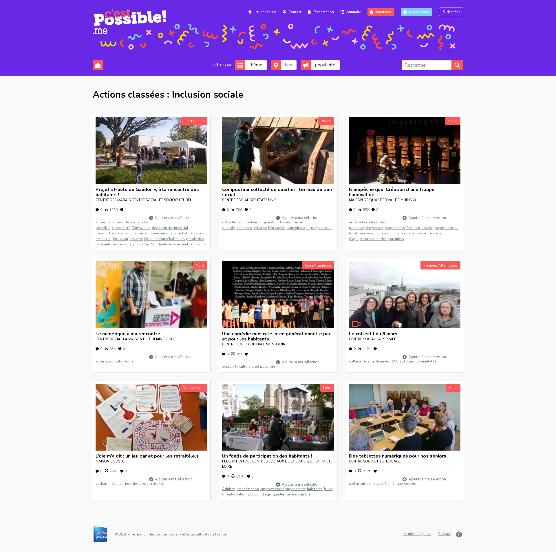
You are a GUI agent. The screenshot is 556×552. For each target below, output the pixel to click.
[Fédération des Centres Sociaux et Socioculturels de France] (103, 534)
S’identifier (451, 12)
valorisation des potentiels (382, 238)
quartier (143, 244)
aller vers (115, 222)
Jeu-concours (265, 12)
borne (128, 361)
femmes (382, 361)
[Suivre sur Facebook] (459, 534)
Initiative (136, 238)
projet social (321, 227)
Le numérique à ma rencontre (128, 334)
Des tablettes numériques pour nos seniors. (398, 456)
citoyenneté (121, 227)
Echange (112, 233)
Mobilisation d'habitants (164, 238)
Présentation (324, 12)
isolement (357, 483)
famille (175, 233)
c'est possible (263, 366)
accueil (101, 222)
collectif (228, 222)
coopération (269, 222)
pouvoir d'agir (124, 244)
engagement (295, 489)
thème (255, 65)
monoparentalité (422, 361)
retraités (157, 483)
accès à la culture (363, 222)
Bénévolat (133, 222)
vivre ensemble (180, 244)
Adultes (228, 489)
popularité (325, 65)
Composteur (247, 222)
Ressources (419, 12)
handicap (366, 233)
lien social (276, 227)
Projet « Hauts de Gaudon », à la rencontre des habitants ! (147, 192)
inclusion (120, 238)
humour (382, 233)
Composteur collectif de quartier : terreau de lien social (277, 192)
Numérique (394, 483)
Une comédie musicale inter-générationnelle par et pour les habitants (276, 336)
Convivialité (140, 227)
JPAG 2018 (398, 361)
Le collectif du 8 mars (373, 334)
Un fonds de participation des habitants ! (267, 456)
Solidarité (159, 244)
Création (413, 227)
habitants (190, 233)
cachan (101, 483)
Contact (294, 12)
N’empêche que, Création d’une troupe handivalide (392, 192)
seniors (410, 483)
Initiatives (383, 12)
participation (416, 233)
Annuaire (353, 12)
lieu (288, 65)
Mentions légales (417, 533)
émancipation (132, 233)
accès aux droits (109, 361)
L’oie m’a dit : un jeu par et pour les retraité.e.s (147, 456)
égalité (368, 361)
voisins (200, 244)
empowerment (156, 233)
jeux (128, 483)
